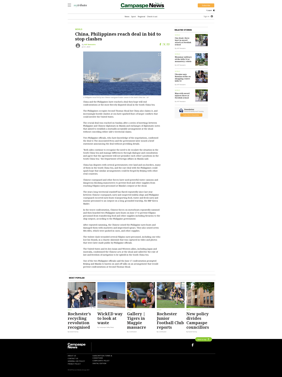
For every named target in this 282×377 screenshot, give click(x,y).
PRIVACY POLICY (74, 364)
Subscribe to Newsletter (191, 115)
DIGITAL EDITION (99, 363)
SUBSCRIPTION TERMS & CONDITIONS (102, 357)
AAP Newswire (90, 44)
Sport (133, 16)
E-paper (209, 10)
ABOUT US (72, 356)
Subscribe (206, 5)
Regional (141, 16)
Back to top (202, 339)
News (127, 16)
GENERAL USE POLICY (76, 361)
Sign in (206, 16)
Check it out (152, 16)
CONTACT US (73, 358)
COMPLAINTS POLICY (101, 361)
